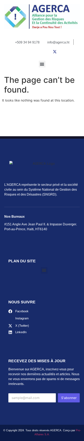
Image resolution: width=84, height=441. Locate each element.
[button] (42, 64)
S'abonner (69, 398)
